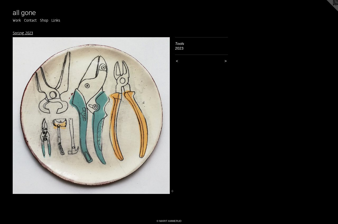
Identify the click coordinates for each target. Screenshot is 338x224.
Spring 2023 (23, 33)
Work (17, 20)
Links (55, 20)
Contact (30, 20)
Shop (44, 20)
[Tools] (91, 115)
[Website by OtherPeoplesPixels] (327, 10)
